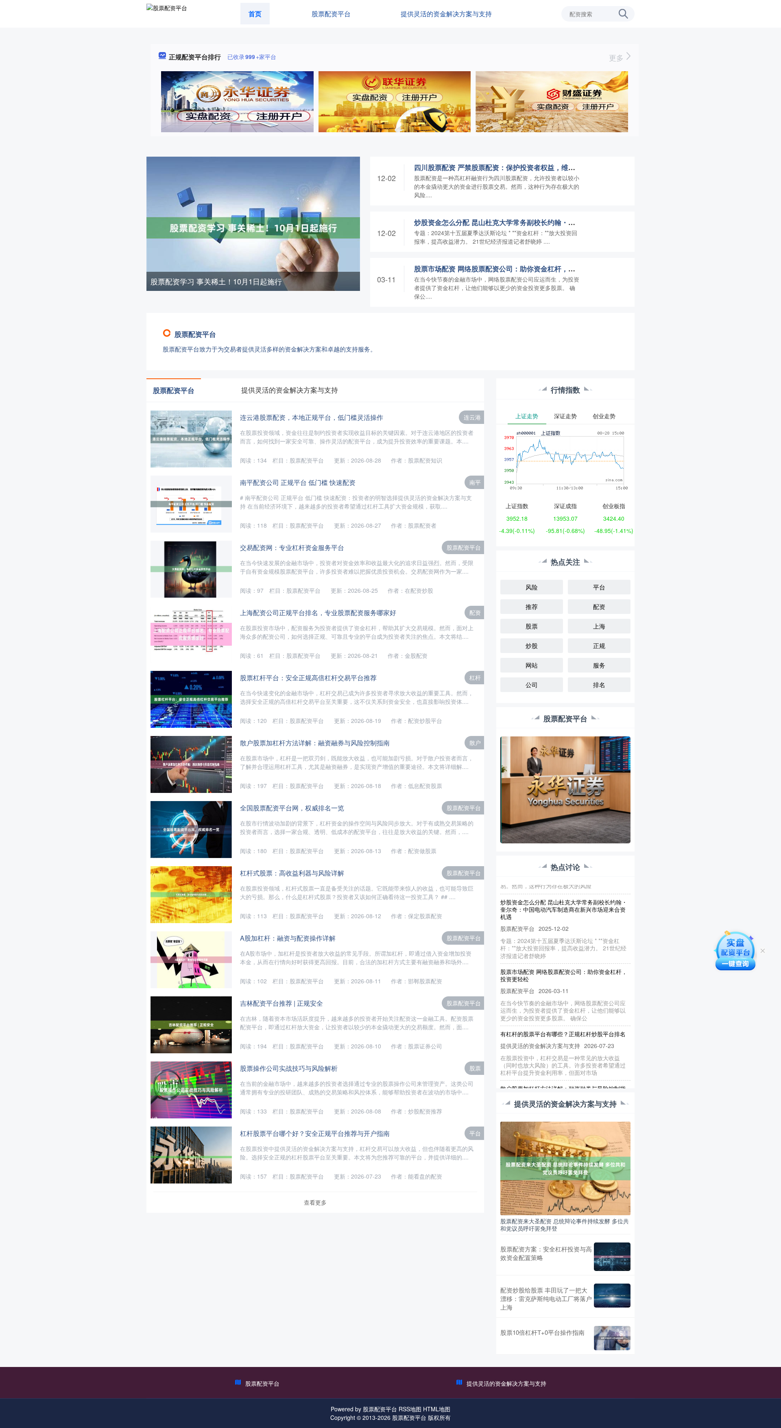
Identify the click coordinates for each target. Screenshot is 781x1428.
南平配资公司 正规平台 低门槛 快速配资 (298, 482)
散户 (475, 742)
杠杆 (475, 677)
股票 (475, 1068)
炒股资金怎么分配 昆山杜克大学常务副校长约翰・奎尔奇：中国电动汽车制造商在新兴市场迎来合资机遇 (574, 222)
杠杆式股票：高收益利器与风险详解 (292, 873)
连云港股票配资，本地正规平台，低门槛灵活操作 (311, 417)
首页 (255, 13)
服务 (599, 665)
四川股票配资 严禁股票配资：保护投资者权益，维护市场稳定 (508, 167)
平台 (475, 1133)
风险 (532, 587)
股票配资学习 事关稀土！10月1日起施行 (216, 281)
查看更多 (315, 1202)
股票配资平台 (331, 13)
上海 (599, 626)
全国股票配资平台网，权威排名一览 (292, 807)
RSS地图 (410, 1409)
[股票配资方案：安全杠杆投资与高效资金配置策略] (612, 1256)
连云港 (472, 417)
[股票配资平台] (166, 13)
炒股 (532, 645)
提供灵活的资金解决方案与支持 (446, 13)
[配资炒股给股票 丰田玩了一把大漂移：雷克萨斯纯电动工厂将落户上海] (612, 1298)
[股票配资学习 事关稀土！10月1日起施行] (253, 227)
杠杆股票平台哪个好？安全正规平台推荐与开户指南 (315, 1133)
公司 (532, 684)
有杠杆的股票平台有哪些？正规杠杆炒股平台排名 (563, 1015)
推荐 (532, 606)
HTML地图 (436, 1409)
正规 (599, 645)
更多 (617, 57)
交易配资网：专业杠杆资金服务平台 (292, 547)
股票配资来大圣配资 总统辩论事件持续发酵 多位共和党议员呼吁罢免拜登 (564, 1224)
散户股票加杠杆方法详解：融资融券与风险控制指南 (315, 742)
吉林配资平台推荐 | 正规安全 (281, 1003)
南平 (475, 482)
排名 (599, 684)
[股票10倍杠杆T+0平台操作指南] (612, 1338)
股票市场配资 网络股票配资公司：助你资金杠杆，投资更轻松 (508, 268)
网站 (532, 665)
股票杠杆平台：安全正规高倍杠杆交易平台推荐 (308, 677)
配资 (475, 612)
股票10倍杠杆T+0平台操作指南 (542, 1332)
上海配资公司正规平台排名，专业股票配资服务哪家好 (318, 612)
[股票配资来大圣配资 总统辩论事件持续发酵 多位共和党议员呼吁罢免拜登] (565, 1168)
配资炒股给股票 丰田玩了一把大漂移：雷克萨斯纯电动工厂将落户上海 (546, 1298)
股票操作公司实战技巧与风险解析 (289, 1068)
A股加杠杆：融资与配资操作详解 (288, 938)
